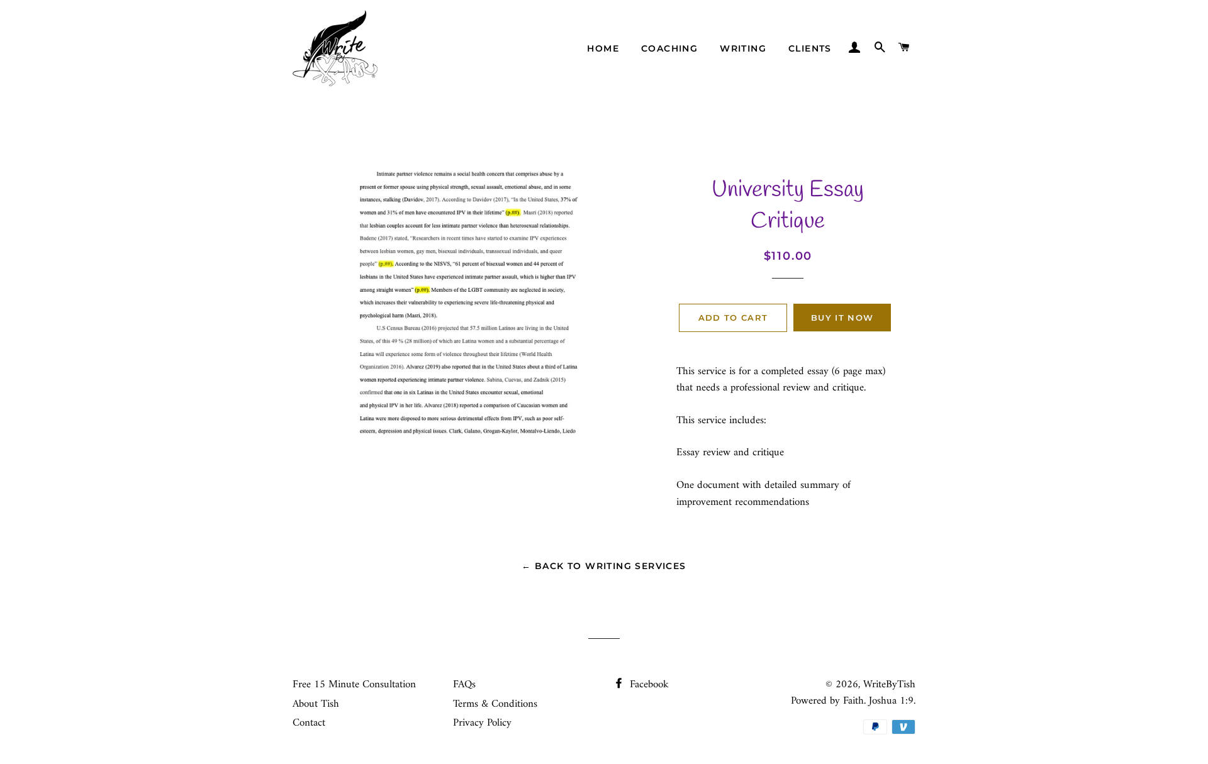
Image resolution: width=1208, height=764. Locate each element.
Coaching (669, 48)
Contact (309, 723)
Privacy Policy (482, 723)
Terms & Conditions (495, 704)
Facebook (648, 684)
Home (603, 48)
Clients (810, 48)
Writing (743, 48)
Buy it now (842, 318)
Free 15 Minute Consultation (354, 684)
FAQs (464, 684)
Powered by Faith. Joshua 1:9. (853, 701)
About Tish (316, 704)
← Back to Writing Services (604, 566)
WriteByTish (889, 684)
